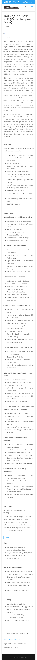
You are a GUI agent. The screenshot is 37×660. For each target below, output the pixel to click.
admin (8, 26)
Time (7, 537)
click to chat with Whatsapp (12, 640)
